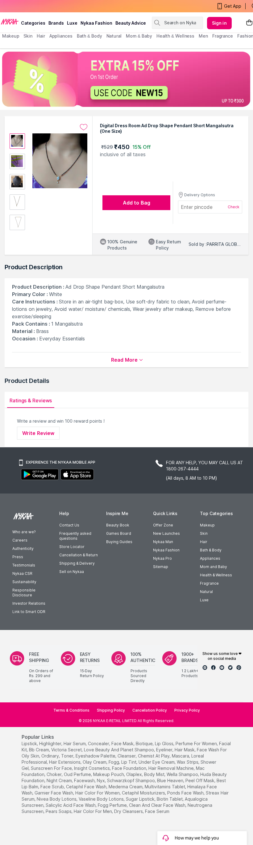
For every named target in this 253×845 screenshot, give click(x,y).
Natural (206, 591)
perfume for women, (197, 743)
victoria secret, (67, 749)
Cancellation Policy (149, 710)
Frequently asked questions (75, 536)
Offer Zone (163, 525)
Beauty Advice (130, 23)
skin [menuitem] (27, 36)
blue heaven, (170, 780)
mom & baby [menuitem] (139, 36)
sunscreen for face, (52, 768)
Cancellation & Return (78, 555)
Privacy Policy (187, 710)
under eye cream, (157, 762)
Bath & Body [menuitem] (89, 36)
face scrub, (52, 786)
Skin (204, 533)
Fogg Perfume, (113, 805)
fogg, (114, 762)
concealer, (99, 743)
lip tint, (129, 762)
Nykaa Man (163, 541)
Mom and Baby (213, 566)
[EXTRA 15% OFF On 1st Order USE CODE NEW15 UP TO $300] (126, 79)
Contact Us (69, 525)
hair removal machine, (171, 768)
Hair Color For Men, (93, 811)
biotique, (145, 743)
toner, (67, 755)
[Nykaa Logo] (9, 21)
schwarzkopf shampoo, (131, 780)
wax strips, (188, 762)
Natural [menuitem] (114, 36)
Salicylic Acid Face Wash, (71, 805)
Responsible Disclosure (23, 592)
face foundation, (129, 768)
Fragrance (209, 583)
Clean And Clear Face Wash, (157, 805)
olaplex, (134, 774)
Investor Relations (28, 603)
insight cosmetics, (92, 768)
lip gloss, (164, 743)
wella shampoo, (183, 774)
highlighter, (50, 743)
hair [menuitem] (41, 36)
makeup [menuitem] (10, 36)
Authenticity (23, 548)
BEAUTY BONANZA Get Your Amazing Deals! (52, 6)
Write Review (38, 433)
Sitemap (160, 566)
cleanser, (127, 755)
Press (17, 557)
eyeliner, (164, 749)
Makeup (207, 525)
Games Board (118, 533)
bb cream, (39, 749)
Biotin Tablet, (170, 799)
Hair (203, 541)
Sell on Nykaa (71, 571)
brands (56, 23)
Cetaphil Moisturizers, (144, 792)
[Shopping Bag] (249, 23)
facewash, (85, 780)
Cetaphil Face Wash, (86, 786)
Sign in (219, 23)
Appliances (210, 558)
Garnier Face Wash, (54, 792)
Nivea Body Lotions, (57, 799)
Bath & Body (211, 550)
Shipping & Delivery (77, 563)
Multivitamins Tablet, (165, 786)
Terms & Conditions (71, 710)
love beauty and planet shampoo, (119, 749)
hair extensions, (65, 762)
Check (233, 207)
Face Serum (157, 811)
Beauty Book (117, 525)
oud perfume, (78, 774)
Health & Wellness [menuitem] (175, 36)
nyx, (101, 780)
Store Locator (72, 546)
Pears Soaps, (59, 811)
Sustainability (24, 581)
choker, (55, 774)
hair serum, (75, 743)
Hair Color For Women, (98, 792)
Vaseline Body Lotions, (102, 799)
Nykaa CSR (22, 573)
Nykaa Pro (162, 558)
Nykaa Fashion (96, 23)
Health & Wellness (216, 575)
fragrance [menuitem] (222, 36)
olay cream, (95, 762)
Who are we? (23, 532)
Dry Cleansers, (129, 811)
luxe (72, 23)
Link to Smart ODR (28, 611)
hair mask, (185, 749)
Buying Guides (119, 541)
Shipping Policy (111, 710)
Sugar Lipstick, (141, 799)
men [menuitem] (203, 36)
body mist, (154, 774)
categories (33, 23)
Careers (19, 540)
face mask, (123, 743)
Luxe (204, 600)
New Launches (166, 533)
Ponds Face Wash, (186, 792)
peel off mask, (200, 780)
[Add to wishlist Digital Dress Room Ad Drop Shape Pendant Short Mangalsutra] (83, 127)
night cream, (60, 780)
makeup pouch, (109, 774)
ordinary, (50, 755)
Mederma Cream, (126, 786)
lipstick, (30, 743)
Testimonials (23, 565)
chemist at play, (154, 755)
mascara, (181, 755)
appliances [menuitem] (61, 36)
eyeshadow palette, (96, 755)
